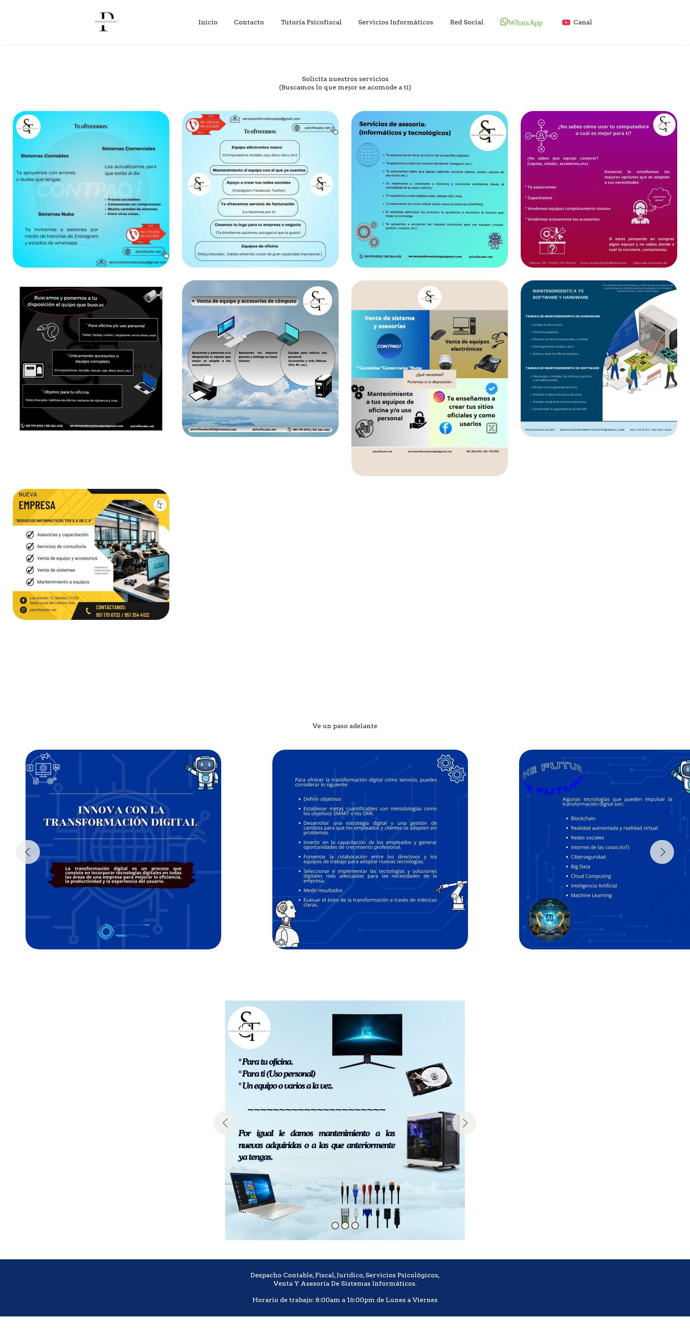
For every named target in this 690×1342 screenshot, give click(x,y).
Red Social (467, 22)
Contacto (249, 22)
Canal (583, 22)
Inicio (208, 22)
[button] (226, 1123)
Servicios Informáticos (395, 22)
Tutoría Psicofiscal (311, 22)
